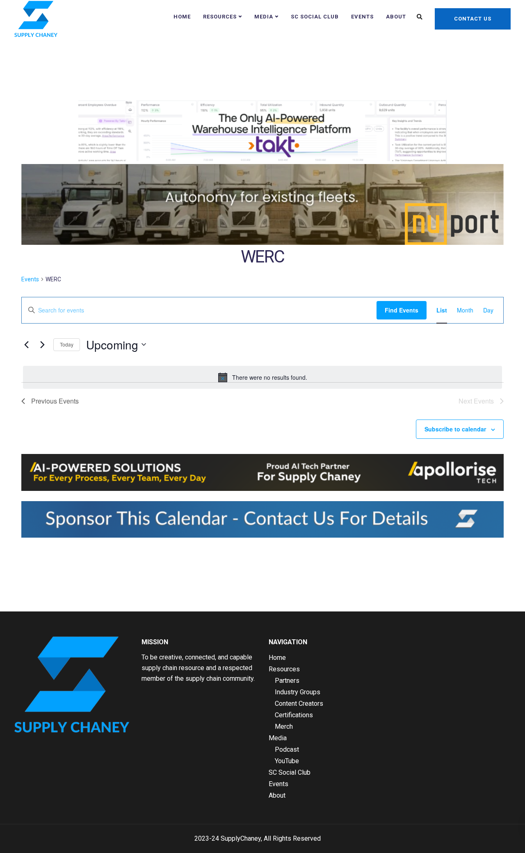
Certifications (294, 715)
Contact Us (472, 19)
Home (182, 17)
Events (362, 17)
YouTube (287, 761)
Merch (284, 726)
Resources (220, 17)
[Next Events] (42, 344)
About (396, 17)
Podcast (287, 749)
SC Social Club (315, 17)
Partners (287, 680)
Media (263, 17)
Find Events (401, 310)
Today (66, 344)
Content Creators (299, 703)
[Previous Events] (26, 344)
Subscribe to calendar (455, 429)
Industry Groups (297, 692)
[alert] (262, 377)
